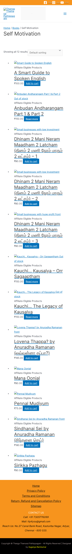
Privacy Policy (36, 490)
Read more (32, 118)
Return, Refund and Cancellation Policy (36, 501)
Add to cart (32, 83)
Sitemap (36, 506)
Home (6, 28)
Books (15, 28)
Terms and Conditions (36, 496)
